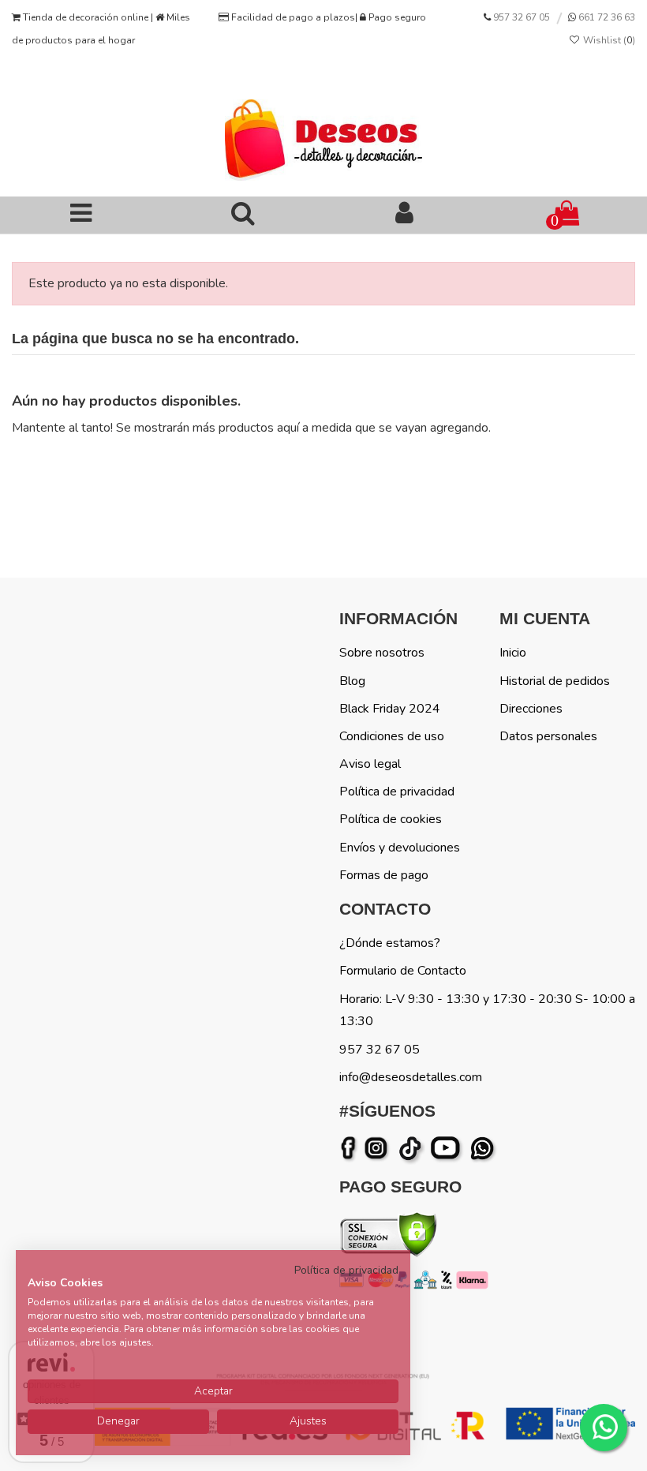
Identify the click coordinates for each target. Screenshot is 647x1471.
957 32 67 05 (521, 17)
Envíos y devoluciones (399, 847)
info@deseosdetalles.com (410, 1077)
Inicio (512, 652)
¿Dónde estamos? (389, 943)
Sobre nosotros (381, 652)
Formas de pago (383, 875)
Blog (352, 681)
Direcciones (531, 708)
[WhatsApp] (484, 1149)
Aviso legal (370, 764)
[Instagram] (379, 1149)
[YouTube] (448, 1149)
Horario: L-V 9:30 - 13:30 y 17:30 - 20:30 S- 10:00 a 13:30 (487, 1010)
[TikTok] (411, 1149)
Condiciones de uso (391, 736)
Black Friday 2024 (389, 708)
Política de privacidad (396, 791)
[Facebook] (351, 1149)
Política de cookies (390, 819)
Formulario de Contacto (402, 970)
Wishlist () (608, 40)
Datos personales (548, 736)
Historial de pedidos (554, 681)
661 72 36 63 (605, 17)
